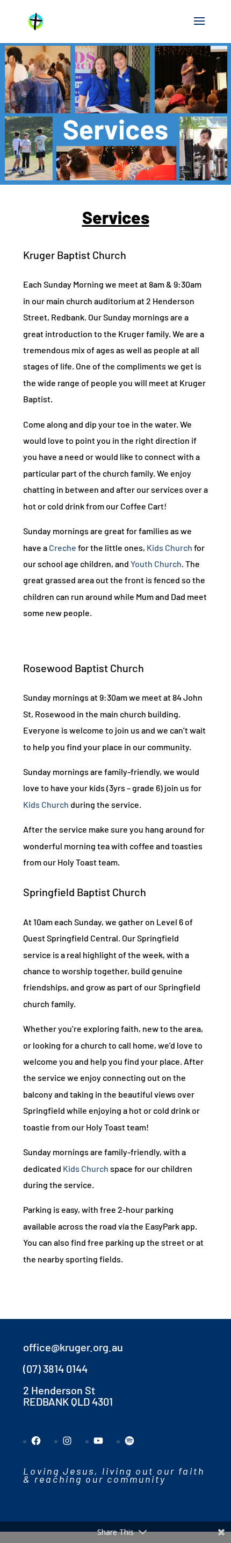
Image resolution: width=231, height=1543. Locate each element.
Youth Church (156, 563)
